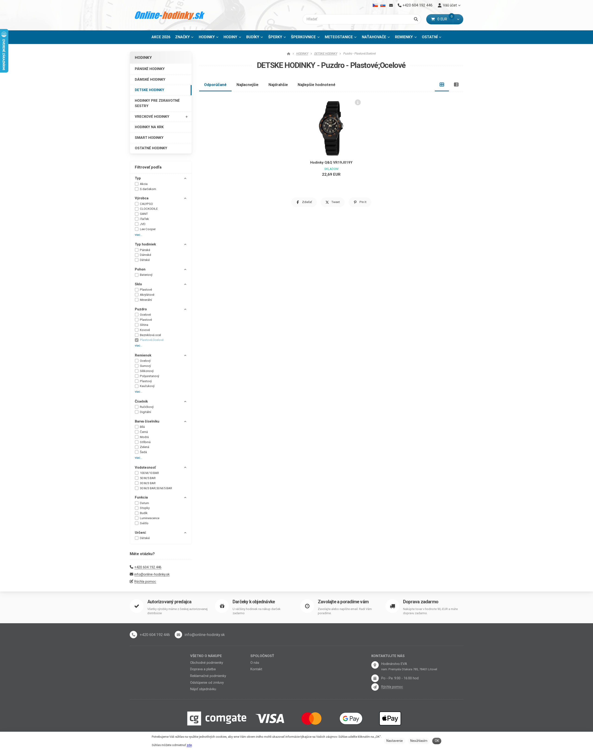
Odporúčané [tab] (215, 84)
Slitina (144, 325)
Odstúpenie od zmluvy (207, 682)
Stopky (145, 508)
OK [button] (437, 741)
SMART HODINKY (149, 138)
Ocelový (145, 360)
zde (189, 745)
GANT (144, 214)
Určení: (140, 533)
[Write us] (375, 687)
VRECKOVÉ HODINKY (152, 116)
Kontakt (256, 669)
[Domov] (170, 15)
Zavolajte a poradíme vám (343, 601)
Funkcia (141, 497)
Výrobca (141, 198)
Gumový (145, 366)
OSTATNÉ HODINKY (151, 148)
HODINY (230, 37)
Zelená (144, 447)
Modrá (144, 437)
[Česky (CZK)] (375, 5)
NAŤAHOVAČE (374, 37)
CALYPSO (146, 204)
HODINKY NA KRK (149, 127)
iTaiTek (144, 219)
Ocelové (145, 314)
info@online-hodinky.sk (152, 574)
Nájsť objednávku (203, 689)
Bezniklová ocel (150, 335)
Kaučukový (147, 386)
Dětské (145, 260)
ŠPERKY (275, 37)
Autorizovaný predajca (169, 601)
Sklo (138, 284)
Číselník (141, 401)
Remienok (143, 355)
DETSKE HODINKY (149, 90)
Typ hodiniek (145, 244)
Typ (138, 178)
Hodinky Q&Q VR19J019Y (331, 162)
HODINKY (207, 37)
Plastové (146, 289)
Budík (144, 513)
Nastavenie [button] (394, 741)
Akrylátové (147, 294)
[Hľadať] (416, 19)
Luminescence (149, 518)
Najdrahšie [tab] (278, 84)
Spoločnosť (262, 656)
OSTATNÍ (430, 37)
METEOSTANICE (339, 37)
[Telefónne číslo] (133, 634)
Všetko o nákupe (206, 656)
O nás (254, 663)
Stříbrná (145, 442)
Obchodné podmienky (206, 663)
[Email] (391, 5)
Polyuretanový (149, 376)
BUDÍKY (252, 37)
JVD (142, 224)
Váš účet (450, 5)
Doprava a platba (203, 669)
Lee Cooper (148, 229)
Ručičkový (147, 407)
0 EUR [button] (445, 19)
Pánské (145, 250)
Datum (144, 503)
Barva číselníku (147, 421)
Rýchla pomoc (145, 581)
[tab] (442, 84)
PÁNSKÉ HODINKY (150, 69)
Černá (144, 432)
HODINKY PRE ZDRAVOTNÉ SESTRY (157, 103)
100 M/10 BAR (149, 473)
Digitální (145, 412)
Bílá (142, 427)
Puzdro (141, 309)
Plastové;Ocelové (152, 340)
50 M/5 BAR (148, 478)
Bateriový (146, 274)
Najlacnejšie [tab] (248, 84)
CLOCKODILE (149, 208)
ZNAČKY (182, 37)
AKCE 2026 (160, 37)
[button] (458, 19)
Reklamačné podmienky (208, 676)
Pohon (140, 269)
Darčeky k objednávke (254, 601)
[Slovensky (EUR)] (383, 5)
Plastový (146, 381)
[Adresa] (375, 665)
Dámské (145, 255)
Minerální (146, 300)
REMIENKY (404, 37)
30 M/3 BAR (148, 483)
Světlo (144, 523)
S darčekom (148, 189)
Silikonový (147, 371)
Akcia (144, 184)
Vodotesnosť (145, 467)
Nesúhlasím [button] (418, 741)
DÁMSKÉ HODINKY (150, 79)
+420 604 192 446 (147, 567)
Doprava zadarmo (420, 601)
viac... (138, 234)
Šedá (143, 452)
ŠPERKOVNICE (303, 37)
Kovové (145, 330)
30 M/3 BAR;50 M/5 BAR (156, 488)
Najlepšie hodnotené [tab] (316, 84)
